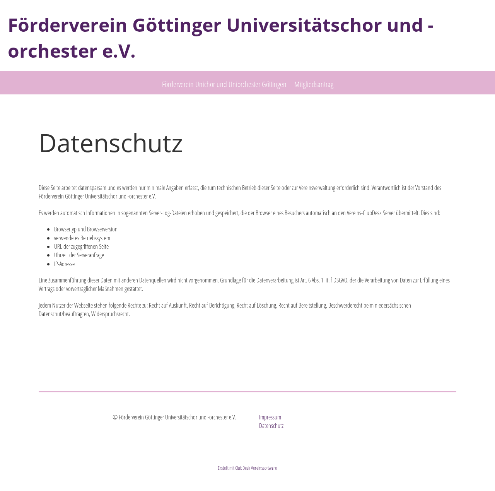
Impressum (270, 417)
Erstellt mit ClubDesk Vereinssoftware (247, 467)
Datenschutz (271, 425)
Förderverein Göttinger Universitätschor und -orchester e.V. (221, 37)
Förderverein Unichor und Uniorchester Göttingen (224, 84)
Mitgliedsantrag (313, 84)
